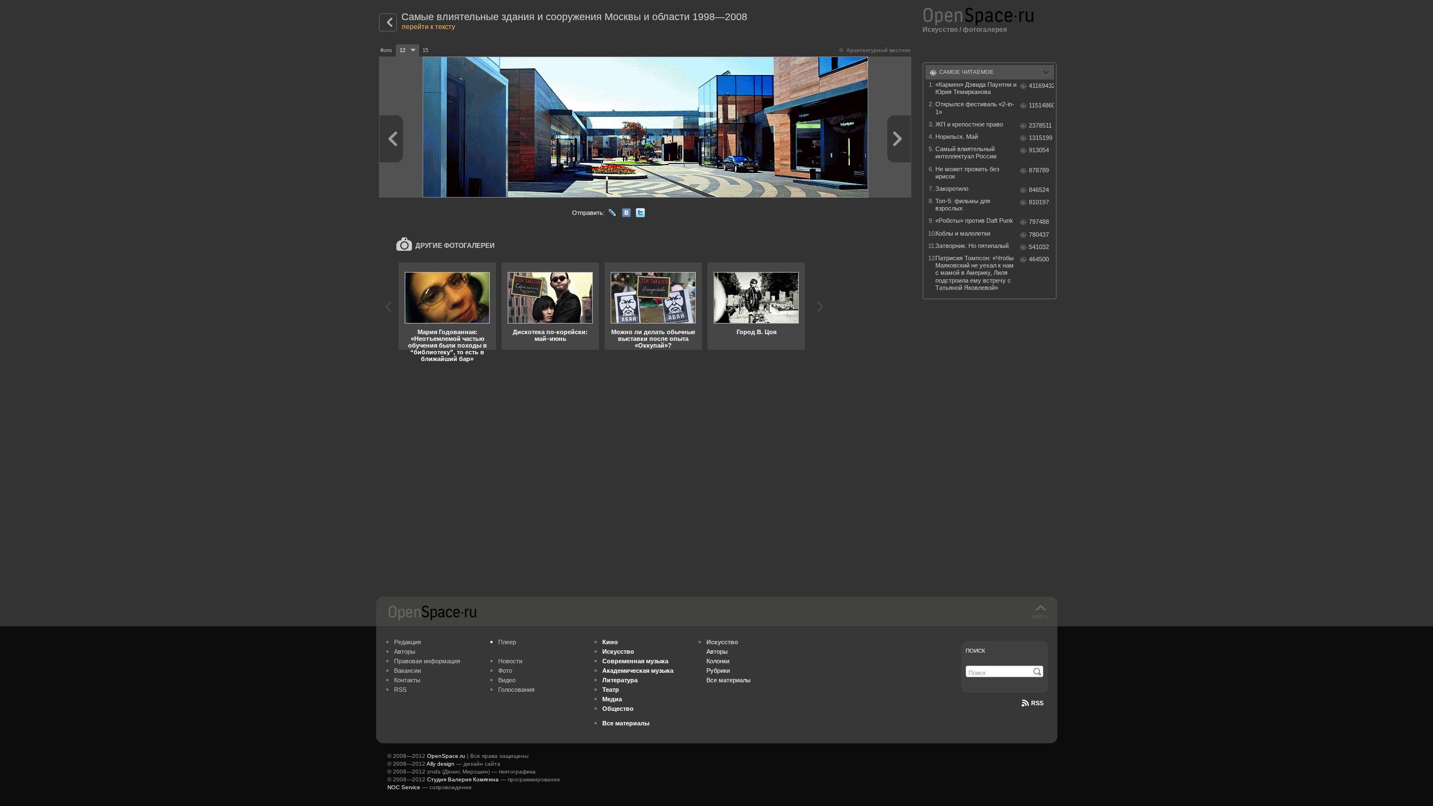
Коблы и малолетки (962, 233)
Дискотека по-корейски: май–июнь (550, 335)
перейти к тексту (428, 27)
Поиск (975, 651)
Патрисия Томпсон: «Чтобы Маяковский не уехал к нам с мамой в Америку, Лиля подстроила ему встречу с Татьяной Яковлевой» (974, 273)
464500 (1039, 259)
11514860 (1041, 105)
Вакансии (407, 670)
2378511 (1040, 125)
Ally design (441, 764)
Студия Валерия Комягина (463, 779)
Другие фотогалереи (455, 246)
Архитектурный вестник (878, 50)
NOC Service (403, 787)
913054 (1039, 150)
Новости (510, 661)
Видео (507, 680)
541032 (1039, 246)
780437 (1039, 234)
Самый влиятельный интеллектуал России (965, 153)
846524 (1039, 189)
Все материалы (728, 680)
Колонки (717, 661)
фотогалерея (985, 30)
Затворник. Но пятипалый (972, 245)
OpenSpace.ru (446, 756)
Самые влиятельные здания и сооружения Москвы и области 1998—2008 (574, 16)
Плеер (507, 642)
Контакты (407, 680)
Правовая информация (427, 661)
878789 (1039, 170)
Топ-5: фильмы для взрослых (962, 205)
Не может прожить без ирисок (967, 173)
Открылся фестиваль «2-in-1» (974, 108)
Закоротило (951, 188)
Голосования (516, 689)
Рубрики (718, 670)
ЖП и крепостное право (969, 124)
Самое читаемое (966, 72)
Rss (1037, 703)
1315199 (1040, 137)
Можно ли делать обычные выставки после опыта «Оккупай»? (653, 339)
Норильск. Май (956, 136)
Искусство (940, 30)
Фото (505, 670)
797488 (1039, 221)
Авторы (404, 651)
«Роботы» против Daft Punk (974, 220)
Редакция (407, 642)
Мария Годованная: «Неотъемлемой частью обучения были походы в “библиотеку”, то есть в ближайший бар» (447, 345)
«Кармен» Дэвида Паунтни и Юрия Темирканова (976, 88)
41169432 (1041, 85)
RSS (400, 689)
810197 (1039, 202)
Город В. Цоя (756, 332)
